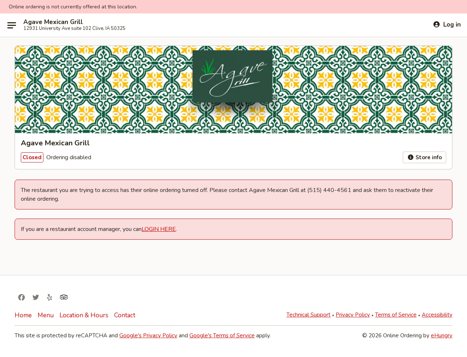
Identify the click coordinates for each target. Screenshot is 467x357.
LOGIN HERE (159, 229)
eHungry (441, 335)
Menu (46, 315)
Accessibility (437, 314)
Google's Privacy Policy (148, 335)
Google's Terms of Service (222, 335)
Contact (124, 315)
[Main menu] (11, 25)
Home (23, 315)
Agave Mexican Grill (53, 22)
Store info (428, 157)
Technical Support (308, 314)
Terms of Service (396, 314)
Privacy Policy (353, 314)
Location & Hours (83, 315)
